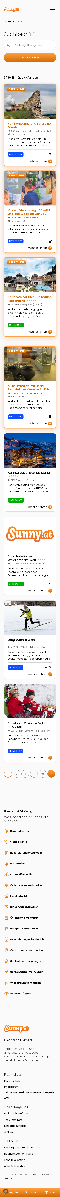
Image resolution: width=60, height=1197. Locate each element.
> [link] (51, 774)
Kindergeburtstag (15, 1125)
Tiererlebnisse (13, 1119)
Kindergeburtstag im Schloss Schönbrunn (22, 1147)
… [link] (34, 774)
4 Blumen (10, 1132)
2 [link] (16, 774)
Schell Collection (14, 1159)
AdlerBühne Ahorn (15, 1166)
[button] (6, 1191)
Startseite (9, 21)
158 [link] (42, 774)
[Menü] (52, 9)
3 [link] (25, 774)
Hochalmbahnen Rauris (18, 1153)
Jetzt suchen (30, 57)
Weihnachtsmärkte (16, 1113)
